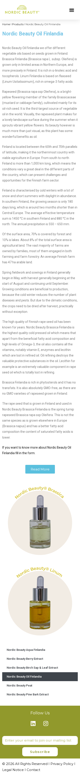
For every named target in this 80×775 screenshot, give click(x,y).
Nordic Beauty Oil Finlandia (24, 676)
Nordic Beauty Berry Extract (25, 658)
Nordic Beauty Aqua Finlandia (26, 649)
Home (6, 24)
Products (18, 24)
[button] (72, 10)
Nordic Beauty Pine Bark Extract (28, 694)
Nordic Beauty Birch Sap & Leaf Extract (32, 667)
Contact (33, 770)
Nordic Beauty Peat (19, 685)
